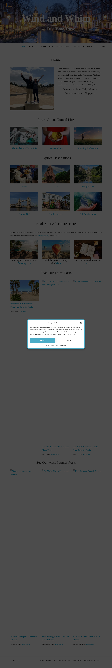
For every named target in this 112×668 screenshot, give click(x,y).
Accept (42, 340)
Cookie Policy (49, 345)
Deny (69, 340)
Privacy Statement (60, 345)
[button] (81, 323)
